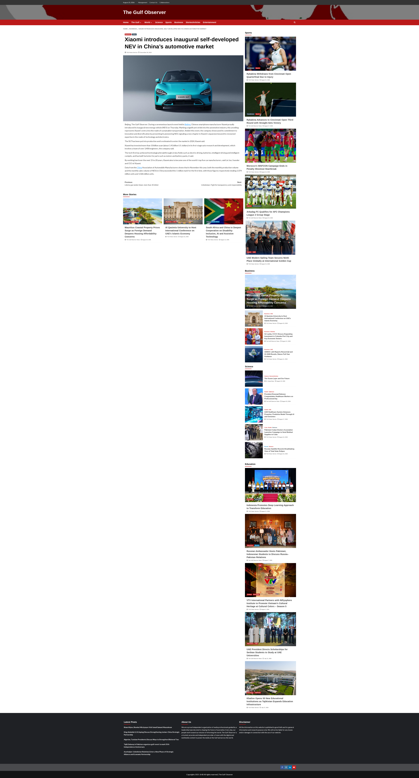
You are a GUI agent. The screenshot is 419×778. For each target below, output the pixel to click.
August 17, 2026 (268, 126)
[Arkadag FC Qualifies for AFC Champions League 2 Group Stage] (270, 192)
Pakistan (274, 427)
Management (142, 2)
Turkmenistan (257, 206)
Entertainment (209, 22)
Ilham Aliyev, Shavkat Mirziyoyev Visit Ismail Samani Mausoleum (148, 727)
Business (178, 22)
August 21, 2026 (265, 80)
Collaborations (164, 2)
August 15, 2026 (268, 218)
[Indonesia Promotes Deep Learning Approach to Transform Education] (270, 485)
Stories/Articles (193, 22)
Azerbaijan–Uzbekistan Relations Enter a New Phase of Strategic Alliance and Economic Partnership (148, 753)
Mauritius (135, 221)
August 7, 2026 (268, 560)
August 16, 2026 (184, 236)
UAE (174, 221)
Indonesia (258, 499)
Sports (168, 22)
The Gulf (135, 22)
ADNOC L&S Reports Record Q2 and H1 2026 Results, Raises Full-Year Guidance (278, 354)
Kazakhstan (250, 68)
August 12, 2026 (225, 239)
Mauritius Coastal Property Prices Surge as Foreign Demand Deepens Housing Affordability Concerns (269, 299)
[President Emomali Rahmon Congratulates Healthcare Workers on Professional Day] (254, 396)
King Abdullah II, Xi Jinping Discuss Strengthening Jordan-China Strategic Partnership (151, 733)
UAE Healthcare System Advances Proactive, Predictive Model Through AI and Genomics (279, 414)
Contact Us (153, 2)
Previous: (141, 183)
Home (126, 22)
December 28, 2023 (146, 52)
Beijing (188, 124)
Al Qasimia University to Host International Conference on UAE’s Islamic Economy (180, 230)
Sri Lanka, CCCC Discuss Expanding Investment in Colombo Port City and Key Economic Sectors (278, 336)
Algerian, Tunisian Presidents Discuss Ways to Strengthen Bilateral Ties (151, 739)
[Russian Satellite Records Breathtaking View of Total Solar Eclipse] (254, 450)
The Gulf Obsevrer (226, 774)
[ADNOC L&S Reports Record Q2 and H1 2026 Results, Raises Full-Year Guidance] (254, 354)
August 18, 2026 (286, 401)
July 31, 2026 (267, 658)
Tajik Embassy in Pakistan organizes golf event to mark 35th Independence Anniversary (146, 745)
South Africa (215, 221)
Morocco (249, 160)
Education (250, 499)
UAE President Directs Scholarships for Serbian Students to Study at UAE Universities (267, 652)
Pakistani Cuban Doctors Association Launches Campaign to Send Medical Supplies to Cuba (278, 432)
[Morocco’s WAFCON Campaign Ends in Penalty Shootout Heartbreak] (270, 146)
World (147, 22)
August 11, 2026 (283, 359)
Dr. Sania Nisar (270, 381)
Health (266, 391)
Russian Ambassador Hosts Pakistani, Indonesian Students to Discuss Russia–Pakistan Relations (268, 554)
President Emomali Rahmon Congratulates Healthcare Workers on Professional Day (278, 396)
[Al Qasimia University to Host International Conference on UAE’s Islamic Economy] (183, 211)
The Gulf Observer (144, 12)
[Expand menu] (140, 22)
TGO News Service (132, 52)
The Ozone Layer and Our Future (276, 378)
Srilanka (272, 331)
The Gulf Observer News (133, 239)
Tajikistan (271, 391)
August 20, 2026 (146, 239)
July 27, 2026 (264, 707)
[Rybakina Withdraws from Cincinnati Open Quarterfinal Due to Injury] (270, 54)
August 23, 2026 (280, 381)
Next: (221, 183)
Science (159, 22)
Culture (249, 594)
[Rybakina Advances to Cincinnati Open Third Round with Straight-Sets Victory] (270, 100)
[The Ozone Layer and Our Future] (254, 378)
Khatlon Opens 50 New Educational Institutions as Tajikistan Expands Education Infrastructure (270, 701)
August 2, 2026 (265, 609)
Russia (266, 446)
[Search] (294, 22)
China (134, 34)
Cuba (265, 427)
